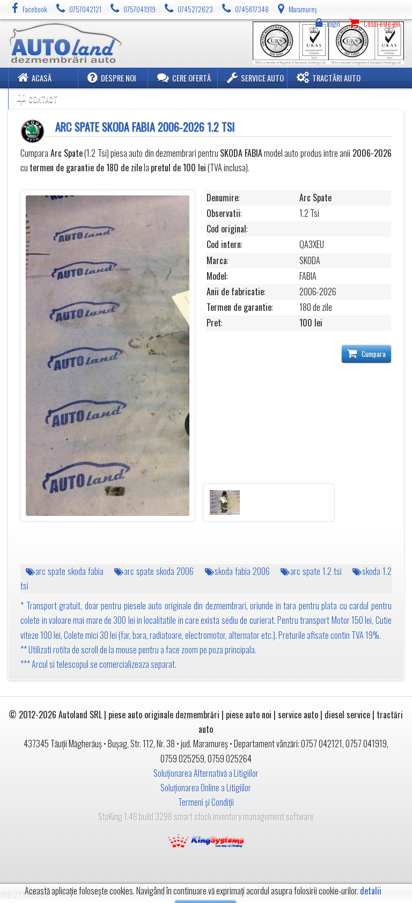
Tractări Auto (336, 78)
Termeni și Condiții (206, 802)
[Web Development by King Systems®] (206, 839)
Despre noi (118, 78)
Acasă (42, 78)
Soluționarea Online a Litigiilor (205, 787)
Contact (42, 99)
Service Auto (262, 78)
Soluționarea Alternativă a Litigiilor (206, 773)
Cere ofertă (191, 78)
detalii (370, 891)
